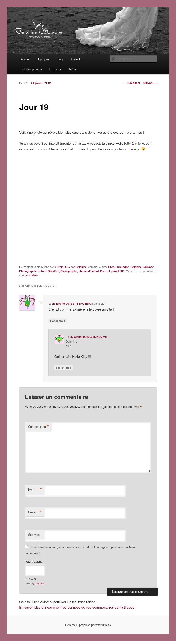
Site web (34, 534)
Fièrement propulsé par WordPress (88, 625)
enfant (42, 271)
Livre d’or (55, 69)
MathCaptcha (40, 583)
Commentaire (38, 426)
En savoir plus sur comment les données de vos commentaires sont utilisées (76, 607)
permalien (31, 275)
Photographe (68, 271)
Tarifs (72, 69)
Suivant (150, 83)
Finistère (53, 271)
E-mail (35, 512)
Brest (112, 267)
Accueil (25, 59)
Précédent (131, 83)
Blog (60, 59)
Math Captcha (33, 561)
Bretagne (123, 267)
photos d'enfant (89, 271)
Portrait (105, 271)
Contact (75, 59)
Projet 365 (63, 267)
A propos (43, 59)
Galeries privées (31, 69)
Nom (35, 489)
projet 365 (117, 271)
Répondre (58, 320)
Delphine (81, 267)
